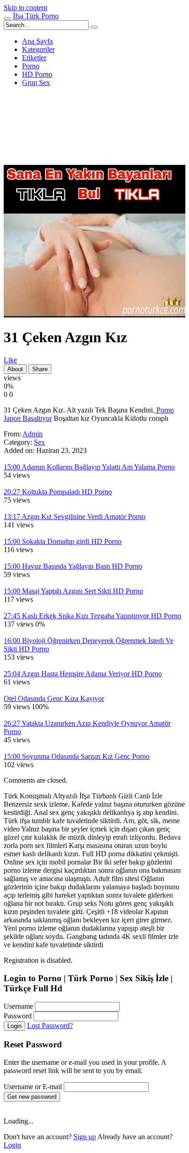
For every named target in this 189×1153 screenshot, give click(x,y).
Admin (32, 434)
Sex (39, 442)
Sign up (84, 1137)
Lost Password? (50, 1025)
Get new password (31, 1096)
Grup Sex (36, 82)
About (15, 369)
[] (94, 27)
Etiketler (34, 58)
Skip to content (25, 7)
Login (14, 1026)
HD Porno (37, 74)
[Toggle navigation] (7, 18)
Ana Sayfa (37, 41)
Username (18, 1006)
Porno (30, 66)
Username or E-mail (33, 1087)
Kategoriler (38, 49)
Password (18, 1016)
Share (40, 369)
